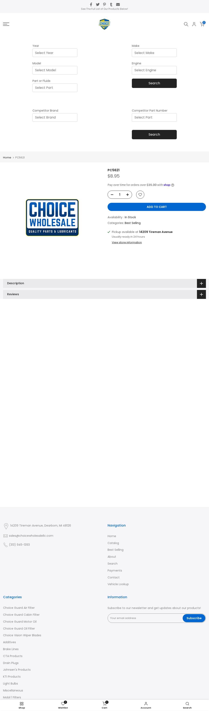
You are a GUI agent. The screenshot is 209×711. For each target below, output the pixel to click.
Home (7, 157)
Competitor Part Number (149, 111)
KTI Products (12, 677)
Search (154, 83)
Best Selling (133, 223)
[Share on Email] (118, 4)
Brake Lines (11, 649)
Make (135, 46)
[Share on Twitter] (98, 4)
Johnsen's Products (17, 670)
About (112, 557)
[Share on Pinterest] (104, 4)
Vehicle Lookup (118, 584)
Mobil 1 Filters (12, 697)
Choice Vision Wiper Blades (22, 635)
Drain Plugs (11, 663)
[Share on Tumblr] (111, 4)
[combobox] (56, 52)
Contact (114, 577)
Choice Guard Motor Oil (20, 622)
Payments (115, 570)
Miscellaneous (13, 690)
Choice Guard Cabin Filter (21, 615)
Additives (9, 642)
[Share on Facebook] (91, 4)
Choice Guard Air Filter (19, 608)
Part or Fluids (41, 81)
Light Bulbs (10, 683)
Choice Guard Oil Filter (19, 629)
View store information (127, 242)
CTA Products (12, 656)
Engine (136, 63)
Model (36, 63)
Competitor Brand (45, 111)
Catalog (113, 543)
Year (35, 46)
